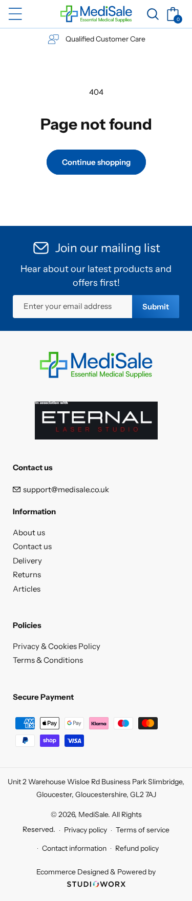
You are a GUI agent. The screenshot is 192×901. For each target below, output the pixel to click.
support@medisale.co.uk (66, 489)
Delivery (27, 560)
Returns (27, 574)
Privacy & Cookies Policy (56, 646)
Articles (26, 589)
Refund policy (137, 848)
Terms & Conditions (48, 660)
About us (29, 532)
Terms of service (142, 829)
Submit (155, 306)
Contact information (74, 848)
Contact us (32, 546)
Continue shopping (96, 162)
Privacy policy (85, 829)
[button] (15, 14)
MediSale (93, 814)
